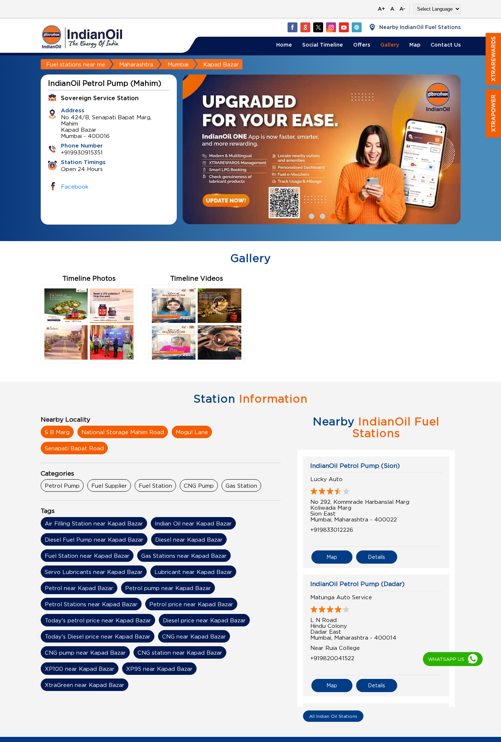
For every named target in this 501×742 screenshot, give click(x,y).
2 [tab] (321, 215)
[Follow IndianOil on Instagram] (330, 27)
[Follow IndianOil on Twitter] (317, 27)
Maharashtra (136, 64)
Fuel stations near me (75, 64)
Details (376, 557)
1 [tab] (310, 215)
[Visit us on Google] (305, 27)
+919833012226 (331, 529)
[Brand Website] (356, 27)
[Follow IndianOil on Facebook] (292, 27)
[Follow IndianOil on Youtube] (343, 27)
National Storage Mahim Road (122, 432)
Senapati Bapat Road (74, 448)
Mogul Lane (192, 432)
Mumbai (178, 64)
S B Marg (57, 432)
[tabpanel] (322, 149)
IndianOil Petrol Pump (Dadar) (357, 584)
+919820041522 (332, 658)
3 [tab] (332, 215)
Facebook (74, 186)
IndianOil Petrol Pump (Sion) (355, 465)
